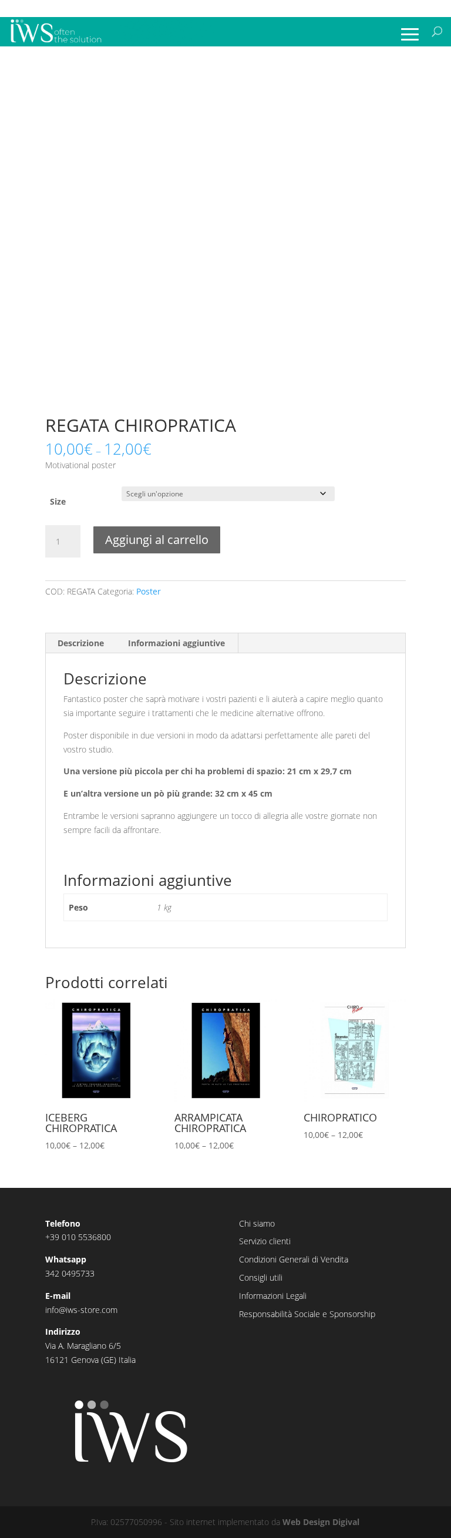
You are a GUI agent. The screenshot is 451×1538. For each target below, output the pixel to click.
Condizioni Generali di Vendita (293, 1259)
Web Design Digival (320, 1521)
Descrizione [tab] (81, 643)
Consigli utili (260, 1277)
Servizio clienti (265, 1241)
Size (58, 501)
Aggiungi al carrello (156, 540)
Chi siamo (257, 1223)
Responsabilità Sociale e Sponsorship (307, 1313)
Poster (148, 591)
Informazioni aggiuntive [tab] (176, 643)
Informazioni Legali (273, 1295)
